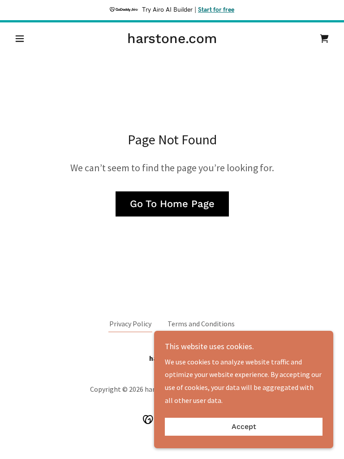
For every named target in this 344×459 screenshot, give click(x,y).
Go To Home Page (172, 203)
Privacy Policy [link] (130, 323)
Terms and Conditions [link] (201, 323)
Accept (244, 427)
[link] (172, 40)
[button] (35, 39)
